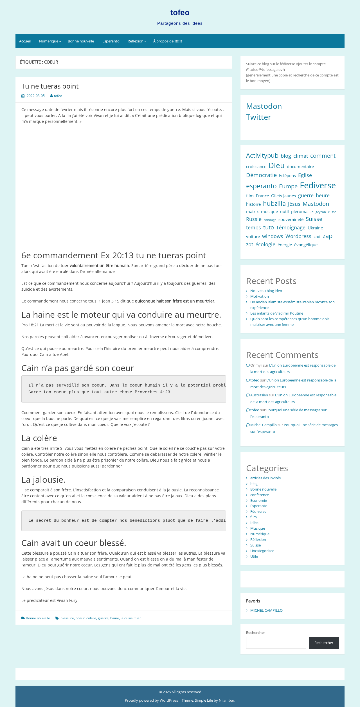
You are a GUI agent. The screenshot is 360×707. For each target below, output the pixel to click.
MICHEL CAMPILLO (266, 610)
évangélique (306, 244)
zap (327, 236)
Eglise (305, 175)
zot (249, 244)
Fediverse (318, 185)
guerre (103, 618)
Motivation (259, 296)
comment (323, 155)
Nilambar (226, 700)
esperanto (261, 185)
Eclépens (287, 175)
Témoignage (290, 227)
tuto (268, 227)
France (262, 195)
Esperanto (111, 41)
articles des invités (265, 477)
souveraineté (290, 219)
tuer (137, 618)
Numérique (48, 41)
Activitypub (262, 155)
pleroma (299, 211)
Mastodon (264, 106)
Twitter (258, 117)
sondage (270, 220)
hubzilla (274, 203)
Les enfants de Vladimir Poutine (276, 313)
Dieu (277, 165)
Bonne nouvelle (81, 41)
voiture (253, 236)
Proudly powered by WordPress (152, 700)
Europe (288, 186)
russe (332, 212)
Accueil (25, 41)
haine (114, 618)
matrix (252, 211)
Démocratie (261, 175)
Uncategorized (262, 550)
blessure (67, 618)
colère (91, 618)
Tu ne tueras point (50, 86)
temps (253, 227)
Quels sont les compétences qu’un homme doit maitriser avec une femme (289, 321)
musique (269, 211)
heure (323, 195)
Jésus (294, 203)
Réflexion (135, 41)
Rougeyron (318, 212)
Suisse (314, 219)
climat (300, 155)
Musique (257, 528)
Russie (254, 219)
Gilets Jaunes (283, 195)
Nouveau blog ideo (266, 290)
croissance (256, 166)
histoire (253, 204)
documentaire (300, 166)
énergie (285, 244)
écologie (265, 244)
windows (272, 236)
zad (317, 236)
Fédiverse (258, 511)
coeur (80, 618)
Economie (258, 500)
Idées (254, 522)
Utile (254, 556)
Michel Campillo (263, 424)
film (250, 195)
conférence (259, 494)
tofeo (180, 12)
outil (284, 211)
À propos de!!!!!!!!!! (167, 41)
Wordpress (298, 236)
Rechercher (255, 632)
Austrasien (259, 394)
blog (286, 155)
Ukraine (315, 228)
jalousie (127, 618)
